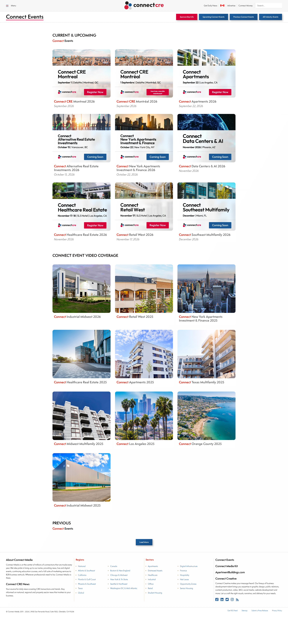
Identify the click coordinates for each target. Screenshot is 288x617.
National (82, 566)
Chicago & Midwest (119, 575)
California (82, 575)
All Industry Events (270, 17)
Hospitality (184, 575)
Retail (150, 588)
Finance (183, 570)
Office (150, 584)
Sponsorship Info (187, 17)
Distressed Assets (155, 570)
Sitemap (244, 610)
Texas (80, 588)
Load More (144, 542)
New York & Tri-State (119, 579)
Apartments (153, 566)
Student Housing (155, 592)
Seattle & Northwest (118, 584)
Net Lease (184, 579)
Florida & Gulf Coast (87, 579)
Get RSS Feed (232, 610)
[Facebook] (217, 600)
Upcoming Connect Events (213, 17)
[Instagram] (232, 600)
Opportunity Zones (188, 584)
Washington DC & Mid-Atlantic (123, 588)
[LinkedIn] (222, 600)
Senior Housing (186, 588)
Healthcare (152, 575)
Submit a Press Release (260, 610)
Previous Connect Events (243, 17)
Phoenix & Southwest (87, 584)
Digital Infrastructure (188, 566)
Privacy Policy (277, 610)
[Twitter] (227, 600)
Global (81, 592)
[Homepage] (144, 5)
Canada (113, 566)
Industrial (152, 579)
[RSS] (237, 600)
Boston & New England (120, 570)
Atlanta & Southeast (86, 570)
